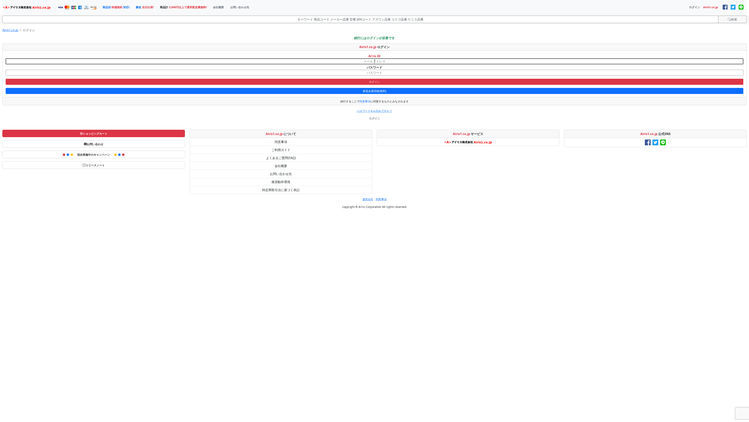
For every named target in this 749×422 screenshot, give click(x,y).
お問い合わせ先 (281, 174)
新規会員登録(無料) (374, 91)
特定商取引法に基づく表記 (281, 190)
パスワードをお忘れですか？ (374, 111)
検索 (734, 19)
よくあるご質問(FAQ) (281, 158)
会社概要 (281, 166)
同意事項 (364, 101)
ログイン (374, 82)
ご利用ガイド (281, 150)
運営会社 (367, 199)
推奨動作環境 (281, 182)
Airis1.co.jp (10, 30)
